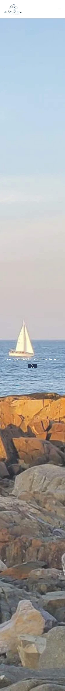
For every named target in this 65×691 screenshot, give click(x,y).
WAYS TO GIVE (32, 366)
